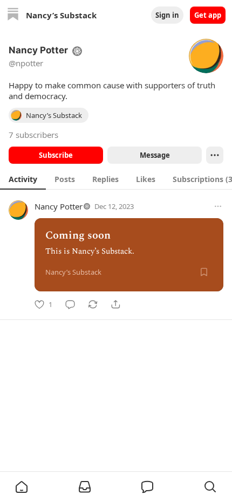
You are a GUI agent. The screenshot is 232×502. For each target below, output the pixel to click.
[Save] (204, 272)
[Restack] (93, 304)
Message (155, 155)
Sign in (167, 15)
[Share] (115, 304)
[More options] (218, 206)
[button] (21, 487)
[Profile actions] (214, 155)
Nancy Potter (59, 206)
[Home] (12, 15)
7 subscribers (33, 134)
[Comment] (70, 304)
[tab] (23, 179)
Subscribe (56, 155)
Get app (207, 15)
